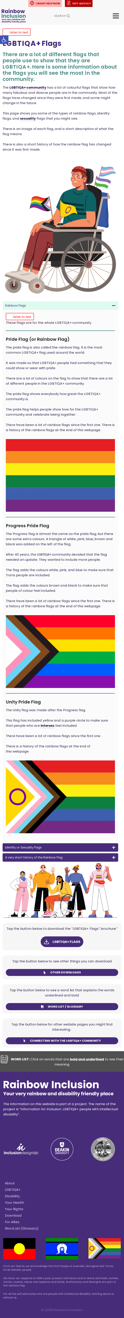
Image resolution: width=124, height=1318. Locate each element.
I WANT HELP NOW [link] (48, 3)
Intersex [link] (48, 725)
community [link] (36, 87)
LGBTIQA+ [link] (13, 1189)
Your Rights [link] (14, 1209)
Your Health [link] (14, 1202)
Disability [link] (12, 1196)
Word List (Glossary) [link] (21, 1228)
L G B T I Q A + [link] (18, 87)
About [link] (10, 1183)
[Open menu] (118, 16)
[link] (4, 40)
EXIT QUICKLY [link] (81, 3)
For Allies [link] (12, 1222)
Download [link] (13, 1215)
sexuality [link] (28, 118)
